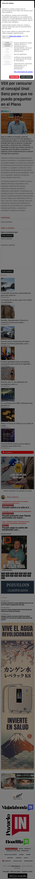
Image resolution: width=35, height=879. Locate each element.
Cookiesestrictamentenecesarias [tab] (7, 44)
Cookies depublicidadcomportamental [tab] (7, 63)
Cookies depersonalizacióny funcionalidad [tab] (7, 57)
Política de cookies (15, 36)
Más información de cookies (23, 72)
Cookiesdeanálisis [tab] (7, 50)
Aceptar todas (14, 77)
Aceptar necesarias (26, 77)
